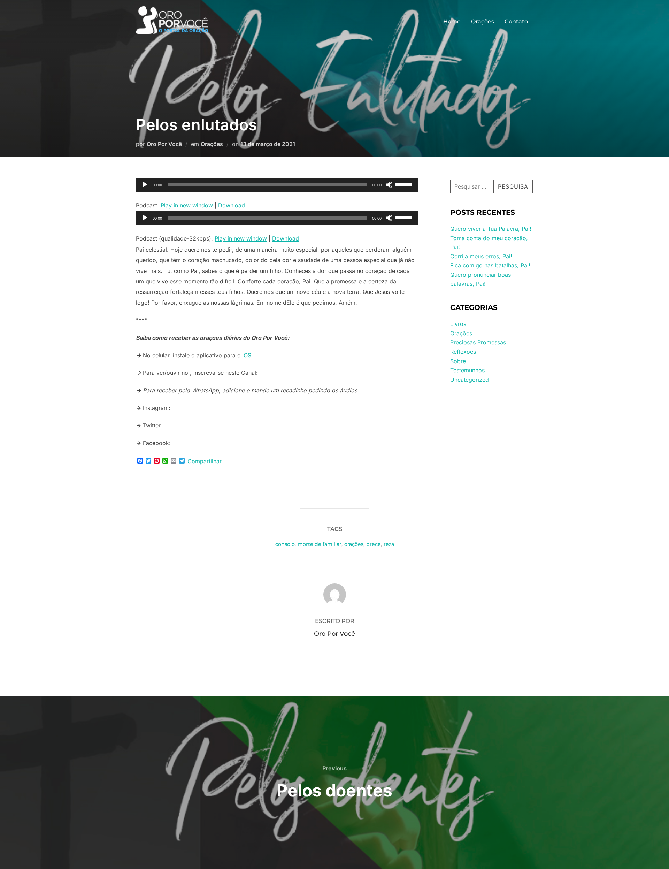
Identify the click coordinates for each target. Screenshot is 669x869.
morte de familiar (319, 544)
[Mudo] (389, 184)
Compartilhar (204, 461)
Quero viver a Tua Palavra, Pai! (490, 228)
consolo (285, 544)
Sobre (458, 361)
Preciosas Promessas (478, 342)
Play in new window (187, 205)
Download (231, 205)
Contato (516, 21)
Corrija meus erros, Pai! (481, 256)
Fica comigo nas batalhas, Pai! (490, 265)
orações (353, 544)
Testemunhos (467, 370)
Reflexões (463, 351)
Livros (458, 323)
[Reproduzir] (144, 184)
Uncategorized (469, 379)
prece (373, 544)
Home (452, 21)
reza (389, 544)
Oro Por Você (164, 143)
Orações (482, 21)
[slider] (404, 184)
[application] (277, 185)
